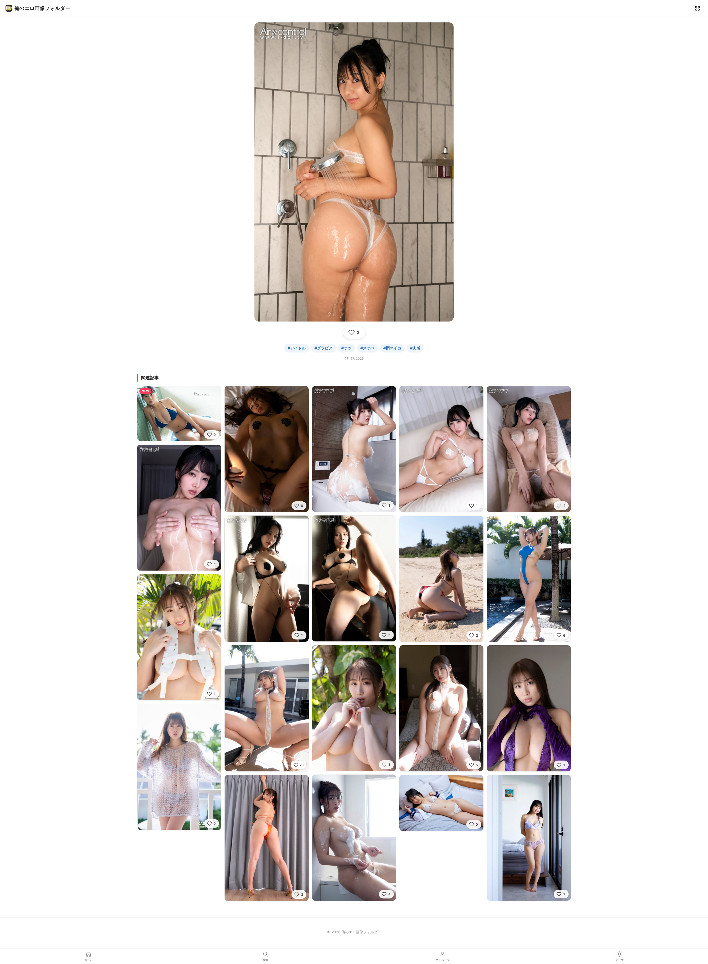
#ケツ (346, 348)
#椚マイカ (392, 348)
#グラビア (323, 348)
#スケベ (367, 348)
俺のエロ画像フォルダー (42, 8)
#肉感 (415, 348)
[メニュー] (697, 8)
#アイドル (297, 348)
